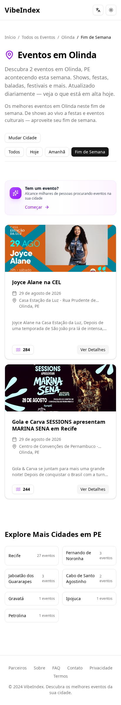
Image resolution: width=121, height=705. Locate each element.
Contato (75, 668)
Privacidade (101, 668)
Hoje (34, 152)
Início (10, 37)
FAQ (56, 668)
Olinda (68, 37)
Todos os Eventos (38, 37)
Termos (60, 676)
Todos (14, 152)
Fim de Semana (90, 152)
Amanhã (57, 152)
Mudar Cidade (23, 137)
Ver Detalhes (92, 349)
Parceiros (18, 668)
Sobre (39, 668)
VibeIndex (22, 10)
